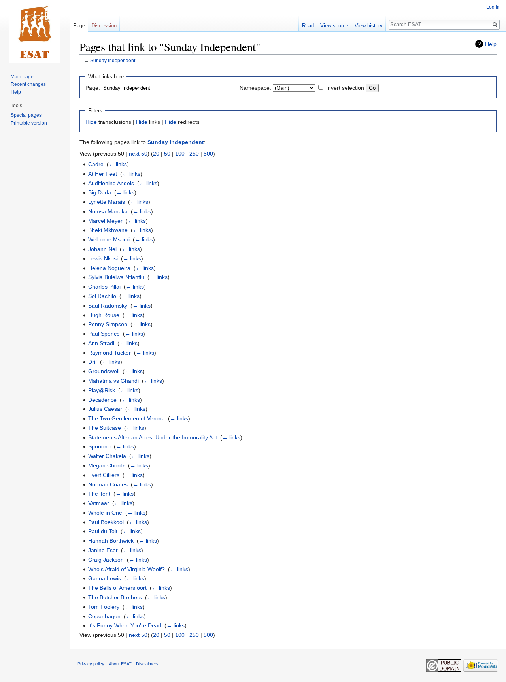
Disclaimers (147, 663)
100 (180, 153)
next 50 (138, 153)
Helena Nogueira (109, 268)
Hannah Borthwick (111, 541)
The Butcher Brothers (115, 597)
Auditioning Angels (111, 183)
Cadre (96, 164)
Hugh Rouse (103, 315)
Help (491, 44)
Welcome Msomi (109, 239)
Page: (92, 88)
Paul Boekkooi (106, 522)
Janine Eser (103, 550)
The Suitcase (104, 428)
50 (167, 153)
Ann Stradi (101, 343)
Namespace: (255, 88)
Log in (493, 7)
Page (79, 25)
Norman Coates (108, 484)
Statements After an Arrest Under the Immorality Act (152, 437)
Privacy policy (90, 663)
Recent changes (28, 84)
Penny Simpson (107, 324)
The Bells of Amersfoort (117, 588)
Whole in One (105, 512)
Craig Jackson (106, 560)
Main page (22, 77)
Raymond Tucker (109, 353)
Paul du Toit (102, 531)
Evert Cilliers (103, 475)
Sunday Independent (112, 60)
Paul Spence (104, 334)
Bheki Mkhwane (108, 230)
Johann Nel (102, 249)
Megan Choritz (106, 465)
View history (369, 25)
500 (208, 153)
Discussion (104, 25)
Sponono (99, 446)
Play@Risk (101, 390)
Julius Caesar (105, 409)
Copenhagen (104, 616)
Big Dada (99, 192)
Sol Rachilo (102, 296)
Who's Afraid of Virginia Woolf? (126, 569)
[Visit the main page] (34, 31)
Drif (92, 362)
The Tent (99, 493)
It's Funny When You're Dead (124, 625)
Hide (91, 122)
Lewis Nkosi (103, 258)
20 (156, 153)
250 (194, 153)
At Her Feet (102, 174)
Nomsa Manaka (108, 211)
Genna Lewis (104, 578)
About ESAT (120, 663)
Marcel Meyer (105, 221)
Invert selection (345, 88)
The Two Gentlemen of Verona (126, 418)
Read (308, 25)
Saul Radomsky (107, 305)
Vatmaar (98, 503)
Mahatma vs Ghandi (113, 381)
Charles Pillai (104, 286)
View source (334, 25)
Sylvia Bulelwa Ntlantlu (116, 277)
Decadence (102, 400)
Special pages (26, 115)
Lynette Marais (106, 202)
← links (118, 164)
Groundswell (103, 371)
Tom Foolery (103, 607)
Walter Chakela (107, 456)
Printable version (29, 123)
